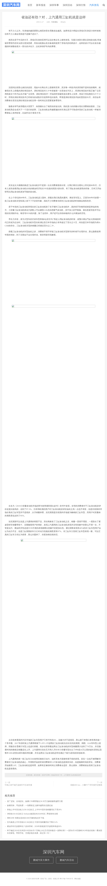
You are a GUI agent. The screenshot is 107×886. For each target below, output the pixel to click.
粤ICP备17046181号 (66, 879)
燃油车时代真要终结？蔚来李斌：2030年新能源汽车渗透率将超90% (34, 826)
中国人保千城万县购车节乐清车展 (18, 785)
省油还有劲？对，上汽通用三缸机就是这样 (53, 17)
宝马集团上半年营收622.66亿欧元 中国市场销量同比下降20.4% (32, 822)
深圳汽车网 (11, 5)
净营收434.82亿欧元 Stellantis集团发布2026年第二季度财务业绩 (32, 814)
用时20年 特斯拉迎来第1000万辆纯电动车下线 (25, 818)
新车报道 (41, 5)
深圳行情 (80, 5)
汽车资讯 (94, 5)
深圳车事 (54, 5)
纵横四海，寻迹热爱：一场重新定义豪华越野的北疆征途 (30, 805)
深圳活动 (67, 5)
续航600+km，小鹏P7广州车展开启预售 (86, 785)
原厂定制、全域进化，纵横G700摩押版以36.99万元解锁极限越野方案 (35, 801)
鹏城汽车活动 (67, 860)
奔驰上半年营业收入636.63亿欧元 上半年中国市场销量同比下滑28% (34, 810)
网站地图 (77, 879)
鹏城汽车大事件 (41, 860)
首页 (30, 5)
